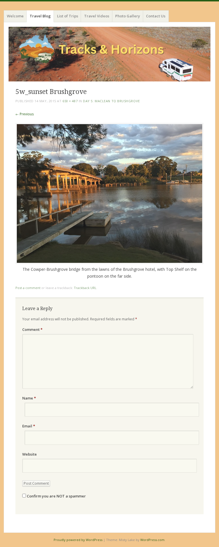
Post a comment (27, 288)
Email (28, 426)
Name (29, 398)
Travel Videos (96, 16)
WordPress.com (152, 540)
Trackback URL (85, 288)
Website (29, 454)
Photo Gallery (127, 16)
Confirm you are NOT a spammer (56, 496)
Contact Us (155, 16)
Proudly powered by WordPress (78, 540)
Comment (32, 329)
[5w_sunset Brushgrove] (109, 262)
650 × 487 (70, 101)
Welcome (15, 16)
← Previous (24, 114)
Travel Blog (40, 16)
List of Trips (67, 16)
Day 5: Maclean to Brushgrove (111, 101)
